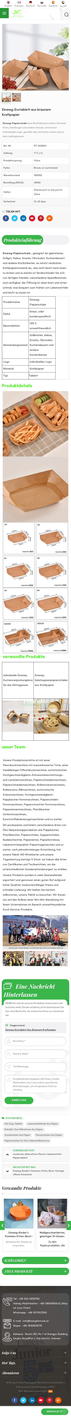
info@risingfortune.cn (36, 1321)
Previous (2, 1225)
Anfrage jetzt (55, 1412)
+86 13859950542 (50, 1303)
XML (51, 1387)
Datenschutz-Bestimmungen (32, 1387)
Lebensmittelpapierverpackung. (41, 710)
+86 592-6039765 (29, 1299)
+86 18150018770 (32, 1326)
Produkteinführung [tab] (22, 240)
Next (68, 1225)
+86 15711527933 (37, 1313)
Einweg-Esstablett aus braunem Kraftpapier (30, 1030)
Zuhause (16, 710)
